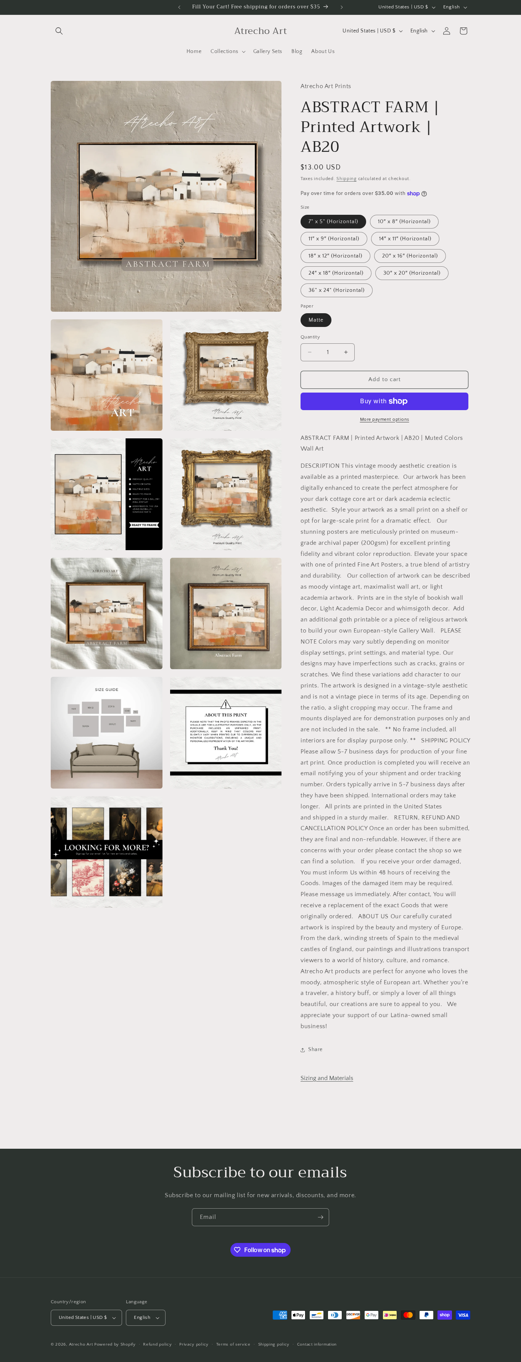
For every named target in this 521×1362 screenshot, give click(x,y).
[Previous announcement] (179, 7)
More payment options (384, 419)
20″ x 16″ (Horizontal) (410, 256)
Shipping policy (274, 1344)
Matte (316, 320)
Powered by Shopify (115, 1344)
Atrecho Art (81, 1344)
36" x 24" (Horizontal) (337, 290)
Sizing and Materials (327, 1078)
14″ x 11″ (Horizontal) (405, 239)
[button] (59, 31)
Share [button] (315, 1049)
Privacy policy (194, 1344)
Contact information (317, 1344)
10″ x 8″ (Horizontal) (404, 222)
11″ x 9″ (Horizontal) (334, 239)
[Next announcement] (341, 7)
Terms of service (233, 1344)
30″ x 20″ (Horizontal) (412, 273)
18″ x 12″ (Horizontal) (335, 256)
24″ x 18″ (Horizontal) (336, 273)
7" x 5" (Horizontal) (333, 222)
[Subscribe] (320, 1217)
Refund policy (157, 1344)
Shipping (346, 178)
